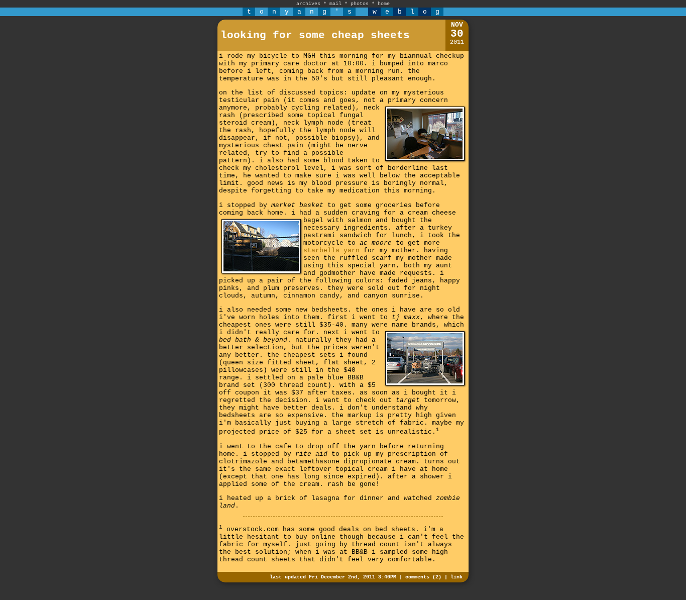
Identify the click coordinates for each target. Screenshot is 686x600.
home (384, 4)
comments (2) (423, 577)
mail (335, 4)
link (456, 577)
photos (360, 4)
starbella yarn (331, 250)
